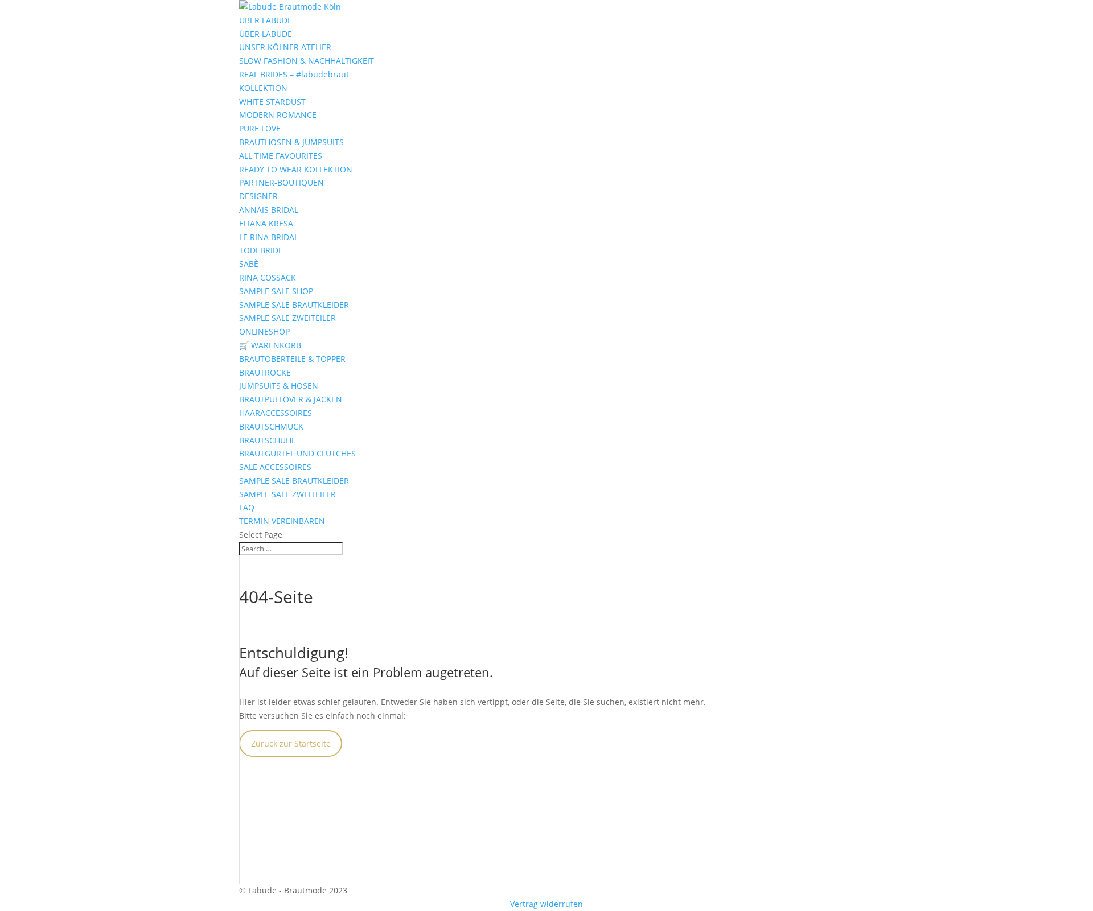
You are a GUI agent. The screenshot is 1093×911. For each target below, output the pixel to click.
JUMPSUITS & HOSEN (278, 385)
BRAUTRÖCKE (265, 372)
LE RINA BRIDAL (268, 237)
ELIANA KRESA (266, 223)
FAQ (246, 507)
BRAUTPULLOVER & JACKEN (290, 399)
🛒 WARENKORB (270, 345)
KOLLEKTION (263, 88)
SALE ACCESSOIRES (275, 466)
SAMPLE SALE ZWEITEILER (287, 317)
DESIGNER (258, 196)
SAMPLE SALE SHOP (276, 291)
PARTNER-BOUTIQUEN (281, 182)
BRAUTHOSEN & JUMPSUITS (291, 142)
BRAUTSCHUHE (267, 440)
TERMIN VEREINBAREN (282, 521)
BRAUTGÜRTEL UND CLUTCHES (297, 453)
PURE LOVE (260, 128)
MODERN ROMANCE (278, 114)
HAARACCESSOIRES (275, 412)
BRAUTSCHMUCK (271, 426)
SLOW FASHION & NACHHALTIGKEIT (306, 60)
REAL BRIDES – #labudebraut (294, 74)
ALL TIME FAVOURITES (280, 155)
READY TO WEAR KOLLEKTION (295, 169)
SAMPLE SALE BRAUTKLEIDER (294, 304)
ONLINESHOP (264, 331)
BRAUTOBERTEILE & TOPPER (292, 358)
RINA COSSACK (267, 277)
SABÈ (248, 263)
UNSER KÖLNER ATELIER (285, 47)
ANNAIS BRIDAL (268, 209)
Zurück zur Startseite (291, 743)
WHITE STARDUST (272, 101)
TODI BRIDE (261, 250)
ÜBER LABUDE (265, 20)
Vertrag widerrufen (546, 903)
